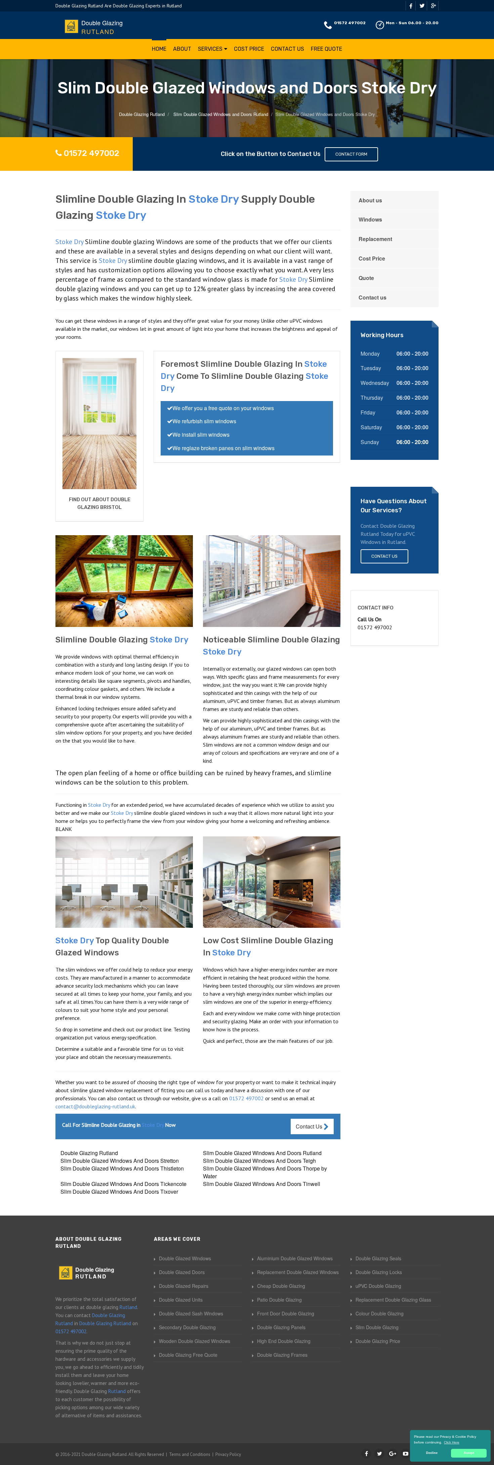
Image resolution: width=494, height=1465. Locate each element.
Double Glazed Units (181, 1299)
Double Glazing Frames (282, 1354)
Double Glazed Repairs (183, 1285)
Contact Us (287, 49)
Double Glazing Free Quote (188, 1354)
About (182, 49)
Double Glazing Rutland (89, 1153)
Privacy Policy (228, 1454)
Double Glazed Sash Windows (191, 1313)
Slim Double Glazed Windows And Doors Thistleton (122, 1168)
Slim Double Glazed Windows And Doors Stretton (119, 1160)
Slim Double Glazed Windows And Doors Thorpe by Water (265, 1172)
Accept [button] (469, 1453)
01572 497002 (350, 23)
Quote (366, 278)
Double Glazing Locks (379, 1272)
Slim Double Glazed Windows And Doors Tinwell (261, 1184)
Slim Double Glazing (377, 1327)
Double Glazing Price (378, 1341)
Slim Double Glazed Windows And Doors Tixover (119, 1191)
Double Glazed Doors (182, 1272)
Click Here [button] (451, 1442)
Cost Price (249, 49)
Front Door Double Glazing (285, 1313)
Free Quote (326, 49)
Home (159, 49)
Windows (370, 219)
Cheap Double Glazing (281, 1285)
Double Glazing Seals (378, 1258)
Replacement (375, 239)
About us (370, 200)
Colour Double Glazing (380, 1313)
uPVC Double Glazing (378, 1285)
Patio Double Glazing (279, 1299)
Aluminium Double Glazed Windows (295, 1258)
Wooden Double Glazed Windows (194, 1341)
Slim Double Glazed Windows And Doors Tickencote (123, 1184)
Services (210, 49)
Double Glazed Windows (185, 1258)
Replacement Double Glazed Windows (298, 1272)
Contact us (372, 297)
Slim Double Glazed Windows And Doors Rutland (262, 1153)
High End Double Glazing (284, 1341)
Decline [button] (432, 1453)
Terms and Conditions (189, 1454)
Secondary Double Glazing (187, 1327)
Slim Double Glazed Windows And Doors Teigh (259, 1160)
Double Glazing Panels (281, 1327)
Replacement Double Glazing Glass (393, 1299)
